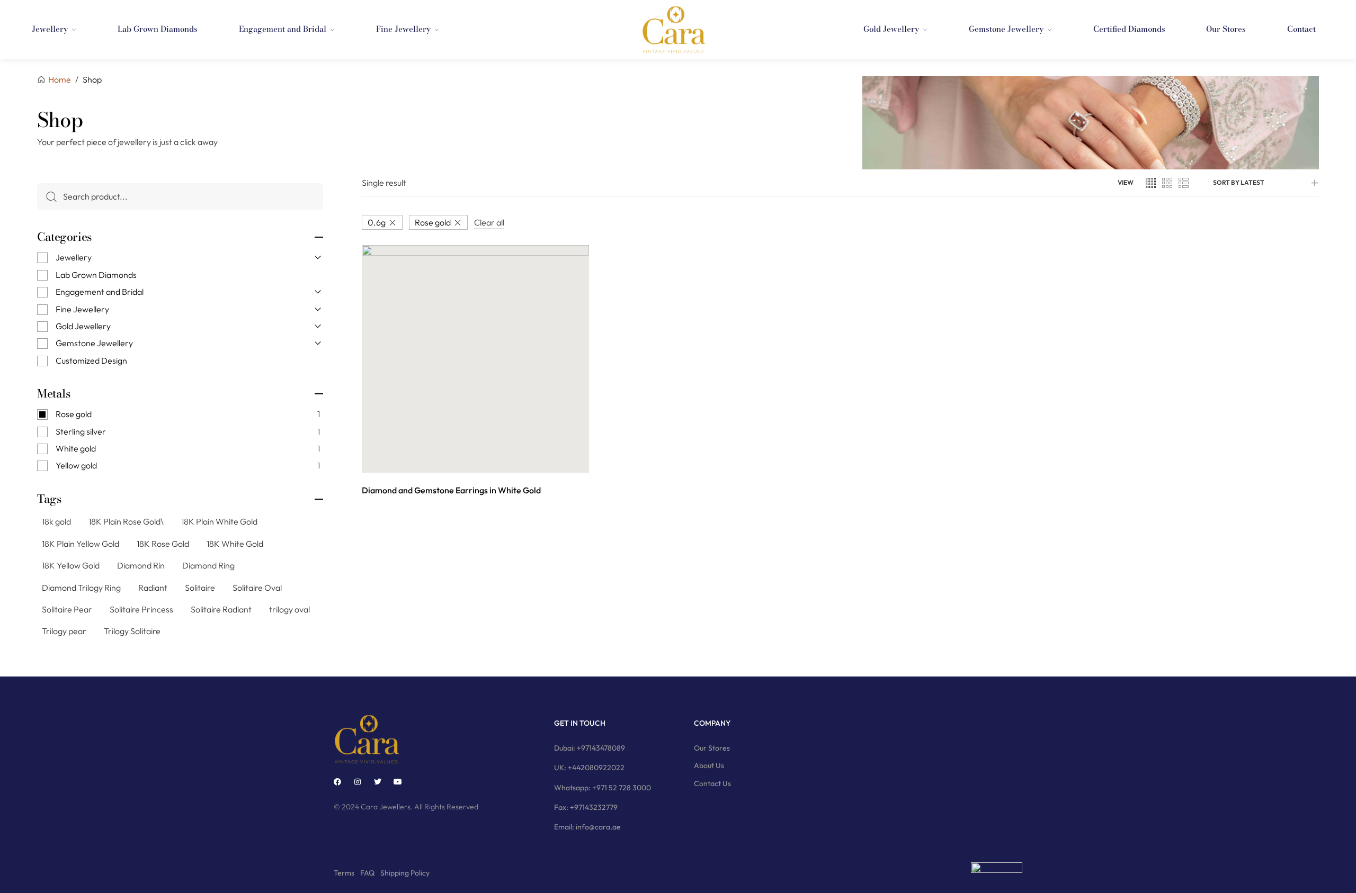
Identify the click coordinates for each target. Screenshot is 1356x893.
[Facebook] (337, 782)
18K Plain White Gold (219, 521)
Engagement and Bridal (100, 291)
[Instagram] (357, 782)
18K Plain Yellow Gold (80, 543)
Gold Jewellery (83, 326)
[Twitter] (377, 782)
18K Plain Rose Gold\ (126, 521)
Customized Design (91, 360)
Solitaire (200, 587)
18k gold (56, 521)
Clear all (489, 222)
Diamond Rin (141, 565)
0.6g (377, 222)
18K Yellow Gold (71, 565)
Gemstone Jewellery (94, 343)
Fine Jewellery (82, 309)
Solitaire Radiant (221, 609)
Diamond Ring (208, 565)
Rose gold (433, 222)
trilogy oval (289, 609)
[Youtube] (398, 782)
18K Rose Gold (163, 543)
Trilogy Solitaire (132, 631)
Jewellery (74, 257)
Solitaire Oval (257, 587)
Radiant (152, 587)
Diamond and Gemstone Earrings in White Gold (451, 490)
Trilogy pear (64, 631)
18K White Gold (235, 543)
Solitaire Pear (67, 609)
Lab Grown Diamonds (96, 274)
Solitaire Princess (141, 609)
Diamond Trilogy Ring (81, 587)
